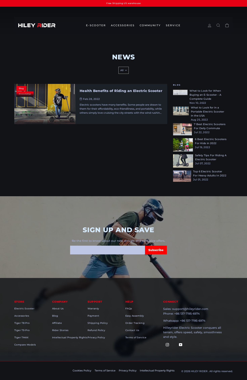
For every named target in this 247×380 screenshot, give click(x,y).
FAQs (128, 308)
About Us (58, 308)
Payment (93, 315)
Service (173, 25)
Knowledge (25, 94)
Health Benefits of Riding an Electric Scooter (121, 91)
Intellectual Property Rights (69, 337)
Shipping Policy (98, 323)
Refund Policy (96, 330)
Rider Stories (60, 330)
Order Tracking (135, 323)
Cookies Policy (82, 370)
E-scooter (96, 25)
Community (150, 25)
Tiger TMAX (21, 337)
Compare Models (25, 344)
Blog (55, 315)
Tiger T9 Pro (22, 330)
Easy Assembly (134, 315)
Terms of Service (135, 337)
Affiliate (57, 323)
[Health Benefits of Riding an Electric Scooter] (44, 104)
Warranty (93, 308)
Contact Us (132, 330)
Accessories (123, 25)
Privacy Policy (96, 337)
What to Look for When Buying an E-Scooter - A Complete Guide (205, 94)
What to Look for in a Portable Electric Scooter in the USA (207, 111)
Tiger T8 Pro (22, 323)
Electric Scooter (24, 308)
